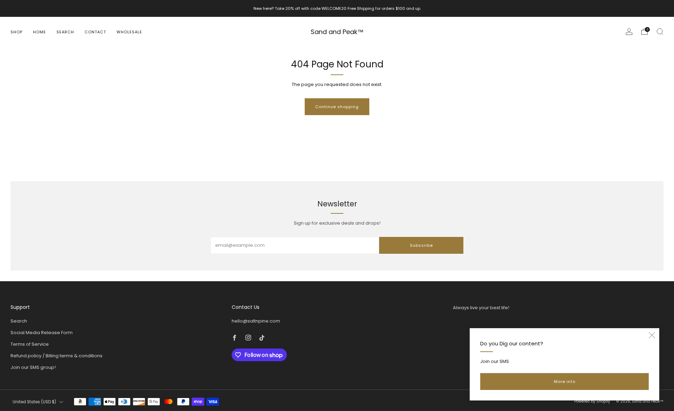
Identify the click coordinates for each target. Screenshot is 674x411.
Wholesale (129, 32)
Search (65, 32)
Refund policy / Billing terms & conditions (57, 355)
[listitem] (337, 8)
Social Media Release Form (42, 332)
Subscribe (421, 245)
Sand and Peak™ (337, 32)
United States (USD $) (34, 402)
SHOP (16, 32)
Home (39, 32)
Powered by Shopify (592, 401)
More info (564, 381)
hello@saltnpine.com (256, 321)
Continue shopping (337, 107)
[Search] (659, 31)
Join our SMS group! (33, 367)
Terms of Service (30, 344)
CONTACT (95, 32)
